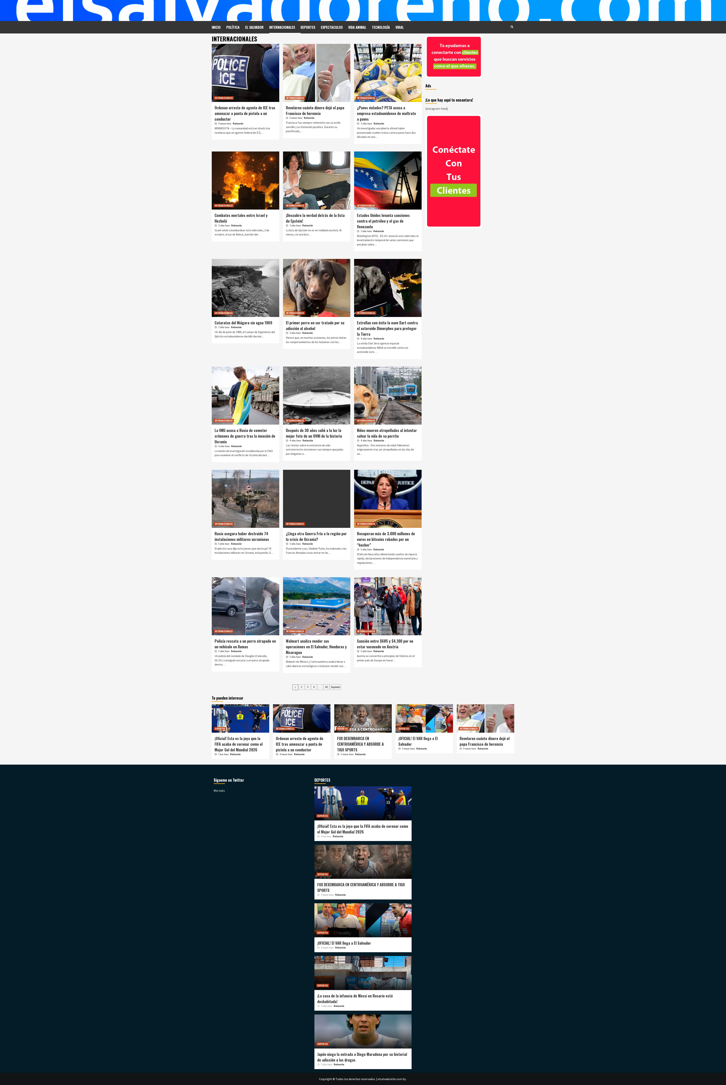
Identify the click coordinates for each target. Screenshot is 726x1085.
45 (326, 687)
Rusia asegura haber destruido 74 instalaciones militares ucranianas (242, 536)
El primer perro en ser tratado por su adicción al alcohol (315, 325)
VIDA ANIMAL (357, 27)
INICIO (216, 27)
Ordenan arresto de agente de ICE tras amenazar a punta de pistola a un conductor (245, 113)
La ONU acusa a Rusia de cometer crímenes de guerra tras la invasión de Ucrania (245, 435)
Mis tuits (219, 790)
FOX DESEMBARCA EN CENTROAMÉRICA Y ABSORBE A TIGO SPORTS (360, 744)
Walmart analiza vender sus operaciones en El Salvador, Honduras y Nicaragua (316, 646)
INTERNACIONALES (282, 27)
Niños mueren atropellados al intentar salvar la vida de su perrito (387, 433)
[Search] (512, 26)
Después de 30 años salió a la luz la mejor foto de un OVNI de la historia (314, 433)
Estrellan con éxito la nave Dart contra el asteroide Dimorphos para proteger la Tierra (387, 328)
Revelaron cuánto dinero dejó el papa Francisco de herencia (315, 110)
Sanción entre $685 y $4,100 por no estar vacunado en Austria (385, 643)
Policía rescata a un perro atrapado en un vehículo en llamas (245, 643)
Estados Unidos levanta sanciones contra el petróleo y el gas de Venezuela (383, 220)
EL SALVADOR (254, 27)
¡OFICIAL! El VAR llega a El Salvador (344, 943)
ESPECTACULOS (332, 27)
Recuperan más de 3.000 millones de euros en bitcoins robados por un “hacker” (386, 539)
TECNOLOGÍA (381, 27)
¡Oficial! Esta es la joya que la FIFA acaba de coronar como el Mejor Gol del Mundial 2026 (239, 744)
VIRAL (400, 27)
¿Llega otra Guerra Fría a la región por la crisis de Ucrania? (316, 536)
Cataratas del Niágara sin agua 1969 (243, 322)
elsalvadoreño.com (390, 1079)
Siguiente (335, 687)
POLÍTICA (233, 27)
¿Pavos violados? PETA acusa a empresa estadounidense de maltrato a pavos (386, 113)
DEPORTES (308, 27)
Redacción (238, 123)
